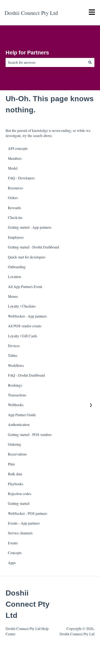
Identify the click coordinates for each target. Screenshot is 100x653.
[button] (90, 405)
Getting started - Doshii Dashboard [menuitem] (33, 246)
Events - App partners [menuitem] (24, 523)
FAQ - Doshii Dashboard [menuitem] (26, 375)
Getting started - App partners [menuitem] (29, 227)
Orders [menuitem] (13, 197)
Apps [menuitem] (12, 562)
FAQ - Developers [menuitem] (21, 177)
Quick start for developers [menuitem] (26, 257)
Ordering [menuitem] (14, 444)
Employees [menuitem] (16, 237)
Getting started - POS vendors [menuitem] (30, 434)
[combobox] (46, 62)
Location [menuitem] (14, 276)
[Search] (90, 62)
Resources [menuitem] (15, 187)
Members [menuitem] (15, 158)
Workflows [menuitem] (16, 365)
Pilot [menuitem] (11, 464)
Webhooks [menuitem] (15, 404)
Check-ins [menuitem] (15, 217)
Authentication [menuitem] (19, 424)
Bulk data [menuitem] (15, 473)
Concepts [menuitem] (15, 552)
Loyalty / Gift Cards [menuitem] (22, 335)
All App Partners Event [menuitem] (25, 286)
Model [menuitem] (12, 168)
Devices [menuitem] (14, 345)
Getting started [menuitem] (18, 503)
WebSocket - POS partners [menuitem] (27, 513)
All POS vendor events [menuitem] (24, 325)
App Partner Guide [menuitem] (22, 414)
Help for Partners (27, 53)
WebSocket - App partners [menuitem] (27, 316)
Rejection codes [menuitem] (19, 493)
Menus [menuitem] (13, 296)
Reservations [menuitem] (17, 454)
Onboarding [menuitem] (17, 266)
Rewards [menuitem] (14, 207)
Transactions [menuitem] (17, 394)
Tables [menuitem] (12, 355)
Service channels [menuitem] (20, 532)
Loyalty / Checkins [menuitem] (22, 306)
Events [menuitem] (13, 542)
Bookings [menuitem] (15, 385)
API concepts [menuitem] (18, 148)
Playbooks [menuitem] (15, 483)
